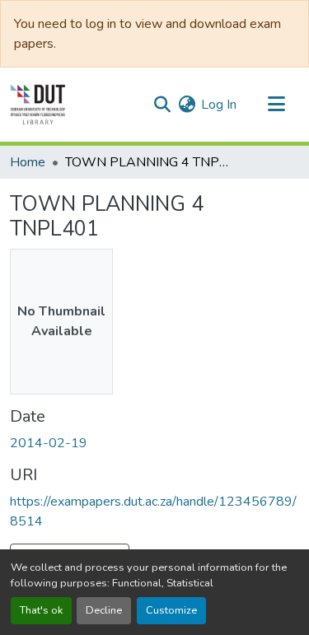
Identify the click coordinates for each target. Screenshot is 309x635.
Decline (104, 610)
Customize (171, 610)
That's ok (41, 610)
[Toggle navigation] (276, 104)
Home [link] (27, 162)
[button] (38, 104)
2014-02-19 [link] (48, 443)
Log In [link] (218, 105)
